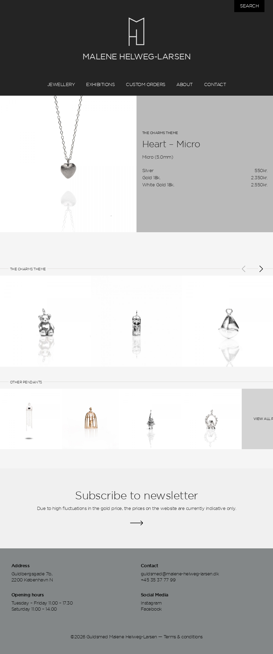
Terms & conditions (183, 636)
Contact (215, 84)
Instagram (151, 602)
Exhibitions (100, 84)
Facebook (151, 609)
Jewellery (61, 84)
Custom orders (145, 84)
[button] (243, 269)
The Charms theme (160, 133)
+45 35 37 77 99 (158, 580)
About (184, 84)
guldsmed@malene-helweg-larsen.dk (180, 573)
